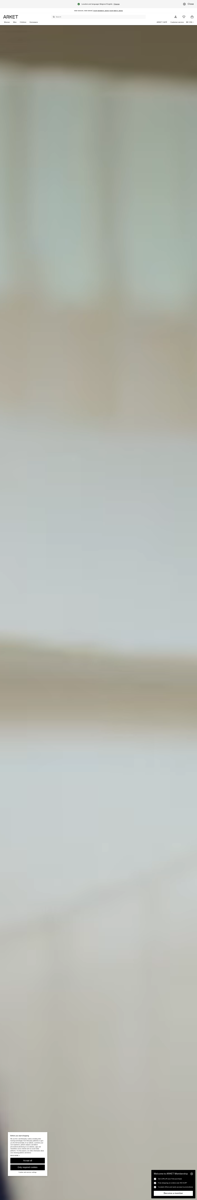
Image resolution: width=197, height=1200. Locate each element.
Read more (15, 1155)
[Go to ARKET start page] (10, 17)
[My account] (175, 17)
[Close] (191, 1174)
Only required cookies (27, 1167)
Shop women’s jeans (101, 10)
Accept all (27, 1160)
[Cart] (192, 17)
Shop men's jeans (116, 10)
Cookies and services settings (28, 1172)
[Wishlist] (184, 17)
